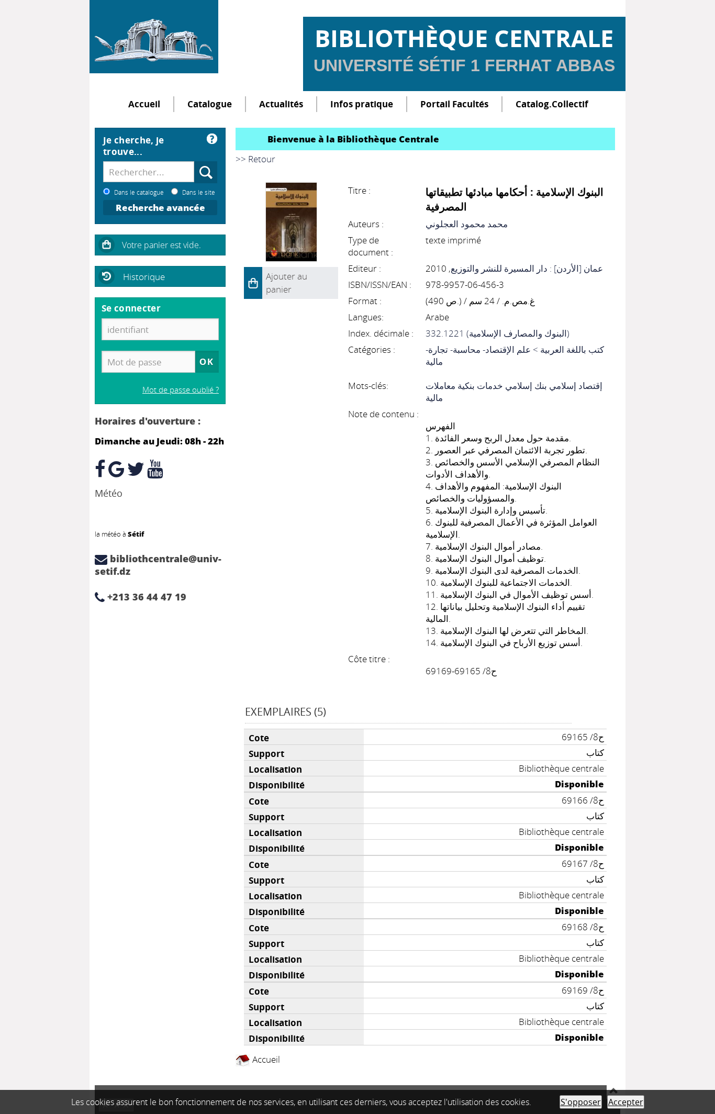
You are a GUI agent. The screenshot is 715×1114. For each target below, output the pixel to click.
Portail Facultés (454, 104)
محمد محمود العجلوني (467, 224)
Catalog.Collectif (552, 104)
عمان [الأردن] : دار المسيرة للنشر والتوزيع (527, 268)
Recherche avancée (160, 208)
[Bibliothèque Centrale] (154, 36)
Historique (144, 277)
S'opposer (581, 1102)
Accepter (625, 1102)
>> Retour (255, 159)
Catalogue (209, 104)
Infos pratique (361, 104)
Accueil (144, 104)
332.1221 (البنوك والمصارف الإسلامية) (497, 333)
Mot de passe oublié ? (180, 389)
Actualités (281, 104)
